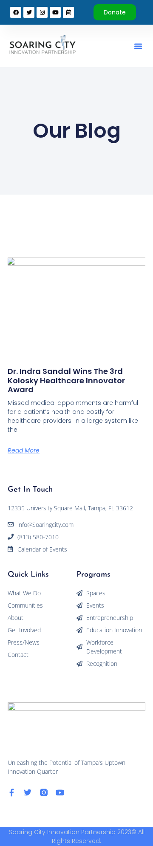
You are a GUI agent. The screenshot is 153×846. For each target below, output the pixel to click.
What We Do (24, 593)
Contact (18, 655)
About (15, 618)
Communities (25, 605)
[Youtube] (60, 792)
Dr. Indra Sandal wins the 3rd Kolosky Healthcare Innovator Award (66, 380)
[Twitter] (27, 792)
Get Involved (24, 630)
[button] (138, 46)
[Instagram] (42, 12)
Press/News (24, 642)
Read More (24, 450)
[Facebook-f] (11, 792)
